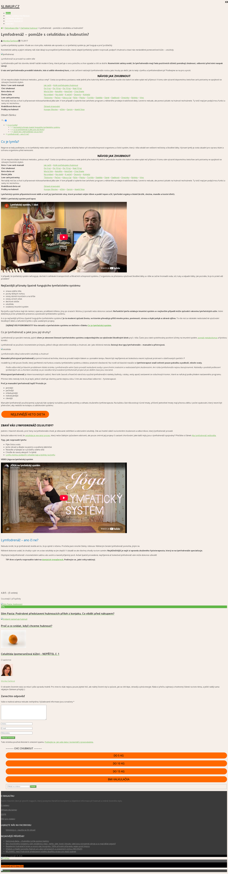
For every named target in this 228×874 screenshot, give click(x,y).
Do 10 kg (57, 88)
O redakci (5, 805)
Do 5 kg (47, 88)
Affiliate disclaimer (9, 810)
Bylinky (134, 97)
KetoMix (58, 91)
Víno (142, 97)
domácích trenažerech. (53, 559)
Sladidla (99, 97)
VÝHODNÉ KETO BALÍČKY (12, 866)
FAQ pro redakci (8, 819)
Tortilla (90, 97)
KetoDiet (68, 91)
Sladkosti (115, 97)
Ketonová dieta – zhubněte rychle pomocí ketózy (27, 841)
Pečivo (57, 97)
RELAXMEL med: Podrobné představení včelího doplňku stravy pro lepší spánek (41, 851)
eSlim (62, 109)
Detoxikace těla (11, 28)
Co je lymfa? (12, 125)
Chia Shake (79, 91)
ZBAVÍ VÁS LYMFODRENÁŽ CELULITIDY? (28, 132)
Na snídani (48, 94)
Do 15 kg (67, 88)
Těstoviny (48, 97)
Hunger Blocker (51, 109)
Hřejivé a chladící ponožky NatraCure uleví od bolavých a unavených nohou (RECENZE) (44, 849)
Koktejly (86, 94)
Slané (106, 97)
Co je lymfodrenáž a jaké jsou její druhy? (29, 129)
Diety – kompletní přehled (18, 16)
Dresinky (125, 97)
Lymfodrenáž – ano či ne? (18, 134)
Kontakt (10, 23)
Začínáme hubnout (14, 18)
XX (226, 2)
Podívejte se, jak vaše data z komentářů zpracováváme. (69, 742)
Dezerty (77, 94)
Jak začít (47, 85)
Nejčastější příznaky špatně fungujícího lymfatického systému (36, 127)
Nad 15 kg (77, 88)
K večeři (68, 94)
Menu (8, 13)
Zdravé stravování (52, 106)
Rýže (75, 97)
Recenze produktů (14, 21)
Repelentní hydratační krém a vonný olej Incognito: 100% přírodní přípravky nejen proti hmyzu (48, 846)
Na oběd (59, 94)
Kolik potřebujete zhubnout (65, 85)
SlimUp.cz (10, 6)
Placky (82, 97)
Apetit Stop (80, 109)
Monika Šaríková (10, 41)
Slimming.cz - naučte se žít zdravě (20, 830)
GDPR (3, 814)
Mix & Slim (48, 91)
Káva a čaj (66, 97)
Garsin (70, 109)
